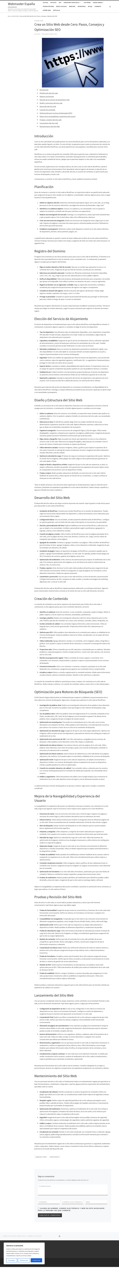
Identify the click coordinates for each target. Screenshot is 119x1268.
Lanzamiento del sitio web (49, 123)
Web (88, 1202)
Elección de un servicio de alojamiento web (54, 100)
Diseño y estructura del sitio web (51, 103)
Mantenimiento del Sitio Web (50, 126)
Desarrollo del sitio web (48, 106)
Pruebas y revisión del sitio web (50, 120)
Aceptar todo (36, 1260)
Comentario (45, 1186)
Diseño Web (15, 16)
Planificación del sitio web (49, 93)
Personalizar (11, 1260)
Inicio (9, 16)
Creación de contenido (47, 110)
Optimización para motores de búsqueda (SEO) (56, 113)
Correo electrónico (72, 1203)
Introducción (44, 90)
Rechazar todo (24, 1260)
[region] (24, 1253)
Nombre (43, 1202)
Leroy (38, 34)
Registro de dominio (47, 96)
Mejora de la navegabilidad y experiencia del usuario (57, 116)
